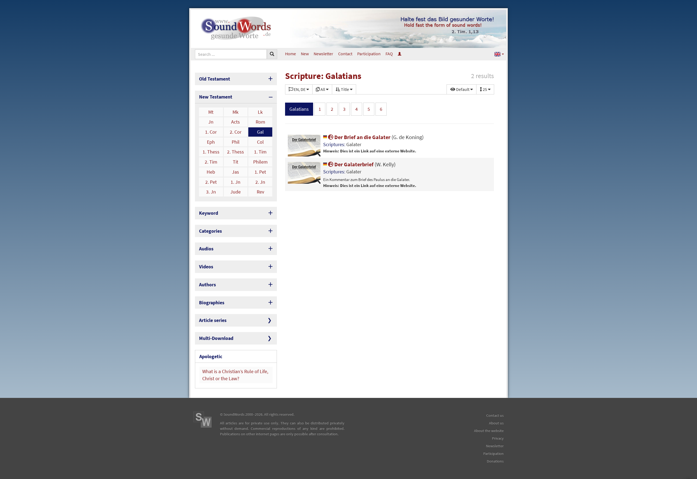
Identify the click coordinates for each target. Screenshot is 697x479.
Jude (235, 192)
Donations (495, 461)
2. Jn (260, 182)
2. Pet (211, 182)
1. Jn (235, 182)
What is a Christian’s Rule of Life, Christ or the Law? (235, 375)
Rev (260, 192)
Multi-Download (216, 338)
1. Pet (260, 172)
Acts (235, 122)
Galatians (299, 109)
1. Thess (211, 152)
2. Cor (235, 132)
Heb (211, 172)
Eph (211, 142)
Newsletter (323, 53)
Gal (260, 132)
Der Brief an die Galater (378, 137)
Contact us (495, 415)
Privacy (498, 438)
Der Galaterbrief (364, 164)
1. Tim (260, 152)
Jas (235, 172)
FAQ (389, 53)
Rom (260, 122)
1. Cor (211, 132)
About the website (489, 430)
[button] (499, 54)
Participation (369, 53)
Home (290, 53)
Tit (235, 162)
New (305, 53)
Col (260, 142)
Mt (210, 112)
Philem (260, 162)
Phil (236, 142)
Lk (260, 112)
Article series (213, 320)
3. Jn (211, 192)
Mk (236, 112)
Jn (210, 122)
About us (496, 422)
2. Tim (211, 162)
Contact (345, 53)
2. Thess (235, 152)
